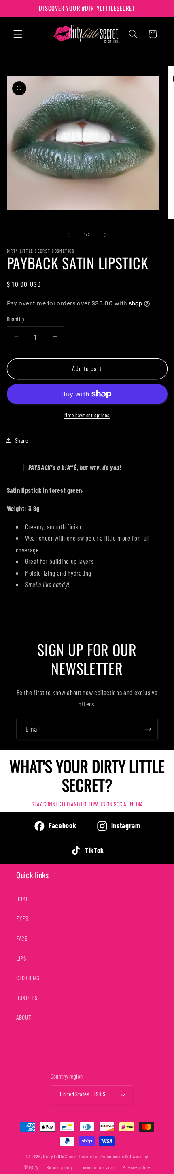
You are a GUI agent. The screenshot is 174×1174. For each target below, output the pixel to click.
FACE (22, 938)
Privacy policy (136, 1167)
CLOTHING (27, 977)
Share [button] (21, 440)
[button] (18, 34)
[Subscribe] (147, 729)
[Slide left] (68, 235)
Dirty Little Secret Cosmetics (71, 1156)
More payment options (87, 415)
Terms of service (97, 1167)
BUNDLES (27, 997)
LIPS (21, 958)
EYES (22, 918)
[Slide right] (106, 235)
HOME (22, 899)
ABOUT (23, 1017)
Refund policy (59, 1167)
